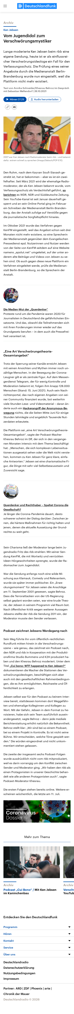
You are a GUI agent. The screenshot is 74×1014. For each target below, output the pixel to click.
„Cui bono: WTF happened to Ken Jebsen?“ (38, 665)
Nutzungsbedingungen (19, 973)
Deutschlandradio (15, 962)
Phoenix (37, 988)
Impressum (11, 978)
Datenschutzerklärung (18, 967)
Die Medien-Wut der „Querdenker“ (25, 309)
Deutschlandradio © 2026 (21, 999)
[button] (5, 6)
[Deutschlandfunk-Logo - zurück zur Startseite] (37, 6)
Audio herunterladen (46, 99)
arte (48, 988)
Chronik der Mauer (16, 993)
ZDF (27, 988)
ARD (19, 988)
